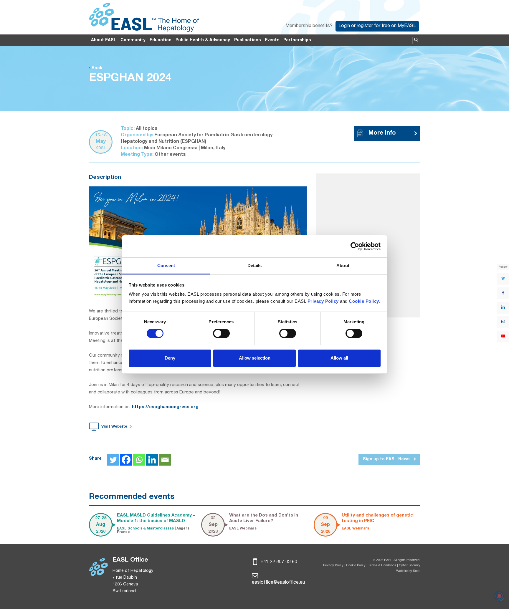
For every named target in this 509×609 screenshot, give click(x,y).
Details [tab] (254, 265)
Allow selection (254, 357)
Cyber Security (409, 565)
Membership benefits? (309, 26)
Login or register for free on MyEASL (377, 26)
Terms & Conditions (382, 565)
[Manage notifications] (499, 596)
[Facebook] (126, 460)
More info (382, 133)
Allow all (339, 357)
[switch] (221, 333)
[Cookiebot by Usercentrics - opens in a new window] (355, 246)
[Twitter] (113, 460)
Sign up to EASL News (387, 459)
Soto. (416, 570)
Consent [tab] (166, 265)
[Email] (165, 460)
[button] (416, 40)
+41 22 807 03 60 (278, 562)
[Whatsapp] (139, 460)
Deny (170, 357)
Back (96, 68)
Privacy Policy (333, 565)
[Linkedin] (152, 460)
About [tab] (342, 265)
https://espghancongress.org (165, 407)
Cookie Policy (356, 565)
